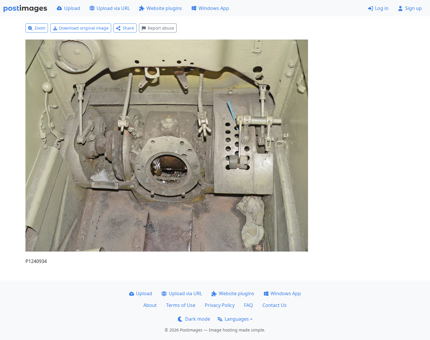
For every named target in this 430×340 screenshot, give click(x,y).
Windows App (214, 8)
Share (128, 28)
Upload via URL (113, 8)
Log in (381, 8)
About (150, 305)
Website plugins (164, 8)
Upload (72, 8)
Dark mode (197, 319)
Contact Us (274, 305)
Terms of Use (180, 305)
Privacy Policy (220, 305)
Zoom (40, 28)
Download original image (84, 28)
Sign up (413, 8)
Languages (237, 319)
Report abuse (161, 28)
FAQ (248, 305)
